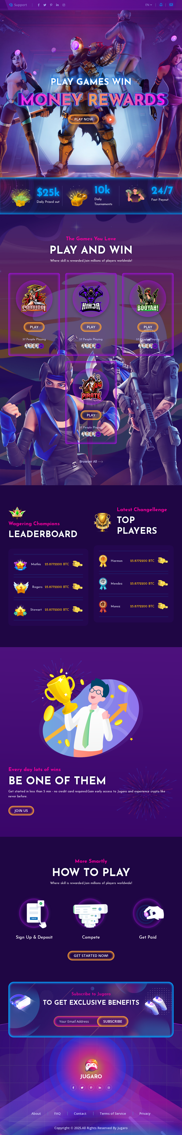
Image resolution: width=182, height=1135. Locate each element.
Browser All (88, 461)
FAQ (57, 1113)
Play (34, 327)
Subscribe (112, 1021)
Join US (21, 810)
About (36, 1113)
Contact (80, 1113)
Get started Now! (91, 955)
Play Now (83, 119)
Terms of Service (113, 1113)
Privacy (145, 1113)
